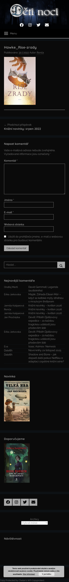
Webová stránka (14, 224)
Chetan (22, 580)
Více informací (29, 574)
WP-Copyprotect (36, 580)
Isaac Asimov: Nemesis (42, 346)
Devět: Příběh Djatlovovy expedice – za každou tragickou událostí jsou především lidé (42, 322)
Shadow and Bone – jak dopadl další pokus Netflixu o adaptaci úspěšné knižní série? (46, 358)
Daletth (8, 350)
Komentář (11, 160)
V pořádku (46, 574)
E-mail (9, 212)
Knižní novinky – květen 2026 (45, 305)
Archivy (34, 519)
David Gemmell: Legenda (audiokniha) (43, 288)
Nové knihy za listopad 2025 (44, 350)
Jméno (9, 200)
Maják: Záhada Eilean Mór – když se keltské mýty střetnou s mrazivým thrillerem (46, 298)
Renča (40, 52)
